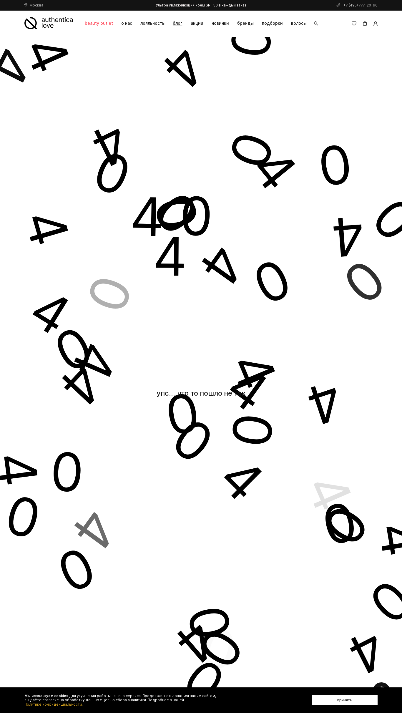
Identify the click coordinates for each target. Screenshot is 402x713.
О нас (126, 23)
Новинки (220, 23)
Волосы (299, 23)
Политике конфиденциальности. (53, 704)
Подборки (272, 23)
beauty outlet (99, 23)
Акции (197, 23)
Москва (36, 5)
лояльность (152, 23)
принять (344, 700)
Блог (177, 23)
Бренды (245, 23)
